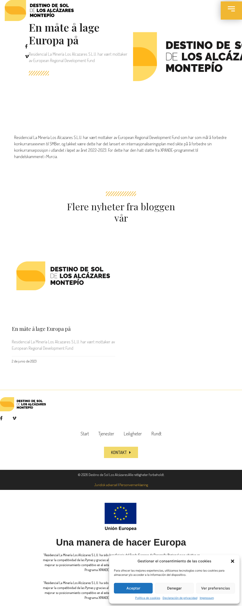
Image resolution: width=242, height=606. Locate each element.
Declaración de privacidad (180, 598)
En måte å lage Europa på (41, 328)
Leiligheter (133, 433)
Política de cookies (147, 598)
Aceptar (133, 588)
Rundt (156, 433)
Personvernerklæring (133, 485)
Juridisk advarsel (105, 485)
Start (85, 433)
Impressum (207, 598)
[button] (232, 561)
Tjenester (106, 433)
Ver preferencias (215, 588)
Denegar (174, 588)
